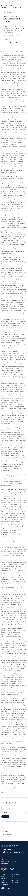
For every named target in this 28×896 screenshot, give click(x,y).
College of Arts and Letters (9, 845)
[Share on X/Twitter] (14, 42)
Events (3, 878)
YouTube (16, 880)
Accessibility (4, 884)
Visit (2, 880)
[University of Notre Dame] (14, 869)
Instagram (16, 878)
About (4, 828)
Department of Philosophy (9, 846)
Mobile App (4, 882)
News (2, 876)
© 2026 (3, 892)
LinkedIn (16, 882)
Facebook (16, 874)
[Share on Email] (17, 42)
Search (5, 816)
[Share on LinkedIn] (11, 42)
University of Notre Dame (12, 892)
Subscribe (5, 838)
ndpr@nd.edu (4, 863)
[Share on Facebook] (8, 42)
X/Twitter (16, 876)
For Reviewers (7, 834)
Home (4, 12)
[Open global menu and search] (25, 7)
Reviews (9, 12)
